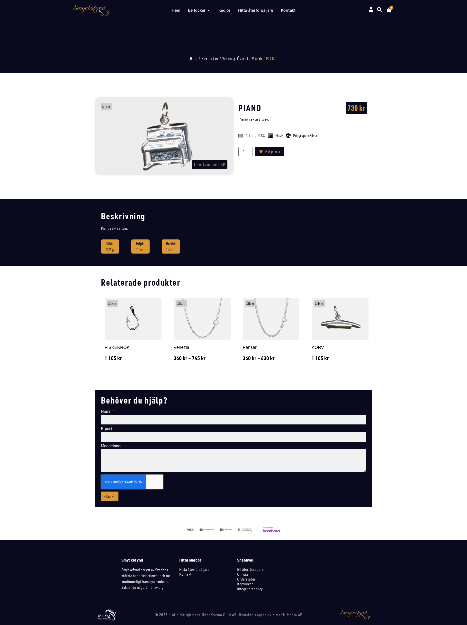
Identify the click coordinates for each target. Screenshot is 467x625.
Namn (106, 412)
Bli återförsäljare (250, 569)
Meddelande (112, 446)
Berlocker (210, 59)
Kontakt (185, 574)
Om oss (243, 574)
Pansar (250, 347)
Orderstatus (246, 579)
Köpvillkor (245, 584)
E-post (107, 429)
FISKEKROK (117, 347)
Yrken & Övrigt (235, 59)
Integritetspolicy (250, 589)
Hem (194, 59)
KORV (318, 347)
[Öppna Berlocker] (209, 10)
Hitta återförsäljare (194, 569)
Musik (257, 59)
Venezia (181, 347)
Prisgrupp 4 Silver (305, 135)
